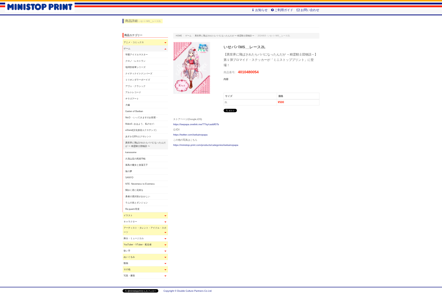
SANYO (129, 177)
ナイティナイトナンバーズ (138, 73)
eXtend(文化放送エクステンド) (140, 130)
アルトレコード (133, 92)
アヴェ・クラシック (135, 86)
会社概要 (314, 290)
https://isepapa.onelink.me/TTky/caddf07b (196, 124)
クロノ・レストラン (135, 61)
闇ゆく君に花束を (134, 190)
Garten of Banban (134, 111)
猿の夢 (128, 171)
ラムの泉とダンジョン (136, 202)
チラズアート (132, 98)
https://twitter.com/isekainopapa (190, 134)
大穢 (127, 105)
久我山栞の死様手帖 (135, 158)
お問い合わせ (310, 10)
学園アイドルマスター (136, 54)
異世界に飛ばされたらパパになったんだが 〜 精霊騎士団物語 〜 (145, 144)
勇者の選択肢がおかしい (137, 196)
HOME (179, 35)
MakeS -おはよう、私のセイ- (140, 124)
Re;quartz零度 (132, 209)
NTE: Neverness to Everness (140, 184)
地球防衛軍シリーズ (135, 67)
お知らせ (261, 10)
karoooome (130, 152)
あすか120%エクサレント (138, 136)
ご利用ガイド (284, 10)
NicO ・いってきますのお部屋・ (141, 117)
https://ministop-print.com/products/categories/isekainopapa (205, 145)
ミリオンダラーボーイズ (137, 79)
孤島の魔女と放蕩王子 (136, 165)
